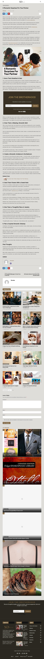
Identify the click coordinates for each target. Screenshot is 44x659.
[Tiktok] (26, 653)
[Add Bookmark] (40, 14)
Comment (5, 399)
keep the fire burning (13, 42)
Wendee (4, 10)
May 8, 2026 (29, 387)
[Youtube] (23, 653)
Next (9, 390)
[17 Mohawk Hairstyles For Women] (22, 582)
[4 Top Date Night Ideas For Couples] (12, 377)
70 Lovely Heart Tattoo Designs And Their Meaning (17, 178)
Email (4, 415)
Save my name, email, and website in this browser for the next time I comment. (18, 419)
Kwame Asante (26, 309)
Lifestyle (5, 383)
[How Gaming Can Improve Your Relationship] (12, 358)
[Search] (40, 1)
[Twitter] (19, 653)
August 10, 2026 (13, 329)
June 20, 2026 (30, 349)
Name (4, 410)
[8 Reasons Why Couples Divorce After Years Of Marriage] (12, 298)
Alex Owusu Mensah (7, 309)
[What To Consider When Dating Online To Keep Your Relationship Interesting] (32, 318)
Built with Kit (22, 112)
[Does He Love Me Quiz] (19, 627)
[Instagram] (24, 653)
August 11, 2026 (33, 309)
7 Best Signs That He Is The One (30, 366)
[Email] (11, 263)
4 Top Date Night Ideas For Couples (10, 385)
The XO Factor (19, 650)
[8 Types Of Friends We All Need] (32, 377)
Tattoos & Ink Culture (35, 625)
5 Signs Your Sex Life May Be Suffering (11, 346)
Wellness (35, 628)
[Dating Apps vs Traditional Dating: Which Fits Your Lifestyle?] (12, 318)
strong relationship (31, 20)
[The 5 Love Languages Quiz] (19, 643)
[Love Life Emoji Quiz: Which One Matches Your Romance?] (19, 634)
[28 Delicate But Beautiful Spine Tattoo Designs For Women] (22, 554)
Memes (35, 642)
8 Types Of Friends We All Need (30, 385)
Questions (35, 639)
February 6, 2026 (11, 10)
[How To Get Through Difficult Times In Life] (22, 498)
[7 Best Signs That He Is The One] (32, 358)
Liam (4, 347)
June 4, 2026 (30, 367)
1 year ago (26, 639)
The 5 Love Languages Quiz (25, 643)
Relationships (5, 5)
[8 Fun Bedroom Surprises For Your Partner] (32, 338)
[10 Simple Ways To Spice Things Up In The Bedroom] (32, 298)
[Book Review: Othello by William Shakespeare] (22, 471)
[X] (21, 653)
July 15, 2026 (9, 347)
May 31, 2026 (10, 387)
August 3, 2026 (30, 329)
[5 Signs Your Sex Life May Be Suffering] (12, 338)
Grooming (35, 637)
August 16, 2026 (14, 309)
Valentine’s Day (15, 190)
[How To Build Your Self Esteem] (22, 443)
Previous (5, 390)
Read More (11, 637)
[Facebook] (17, 653)
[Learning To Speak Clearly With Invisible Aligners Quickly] (22, 526)
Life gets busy (34, 26)
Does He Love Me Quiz (25, 626)
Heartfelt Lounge (35, 630)
